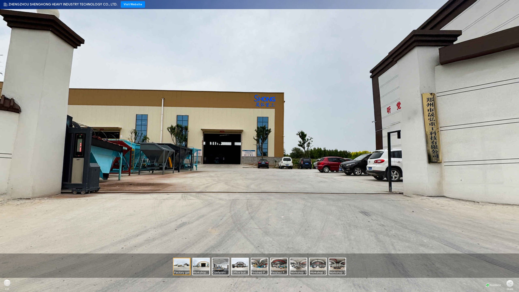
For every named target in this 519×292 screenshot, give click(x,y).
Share (510, 289)
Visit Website (133, 4)
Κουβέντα (495, 285)
